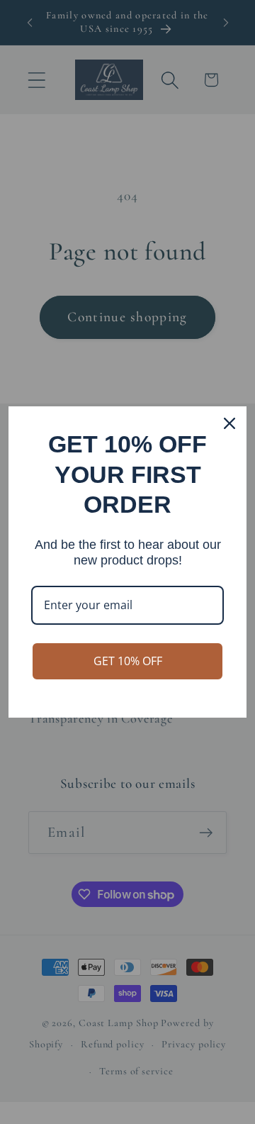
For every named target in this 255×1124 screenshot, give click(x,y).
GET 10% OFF (128, 661)
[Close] (229, 423)
